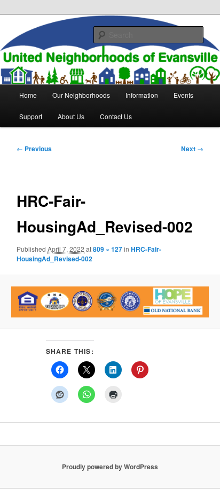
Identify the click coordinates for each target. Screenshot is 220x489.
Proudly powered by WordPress (110, 466)
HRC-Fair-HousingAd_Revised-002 (89, 253)
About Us (71, 116)
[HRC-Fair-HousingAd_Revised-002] (109, 301)
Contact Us (116, 116)
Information (141, 94)
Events (183, 94)
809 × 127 (107, 249)
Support (30, 116)
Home (28, 94)
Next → (192, 148)
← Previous (34, 148)
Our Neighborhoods (81, 94)
